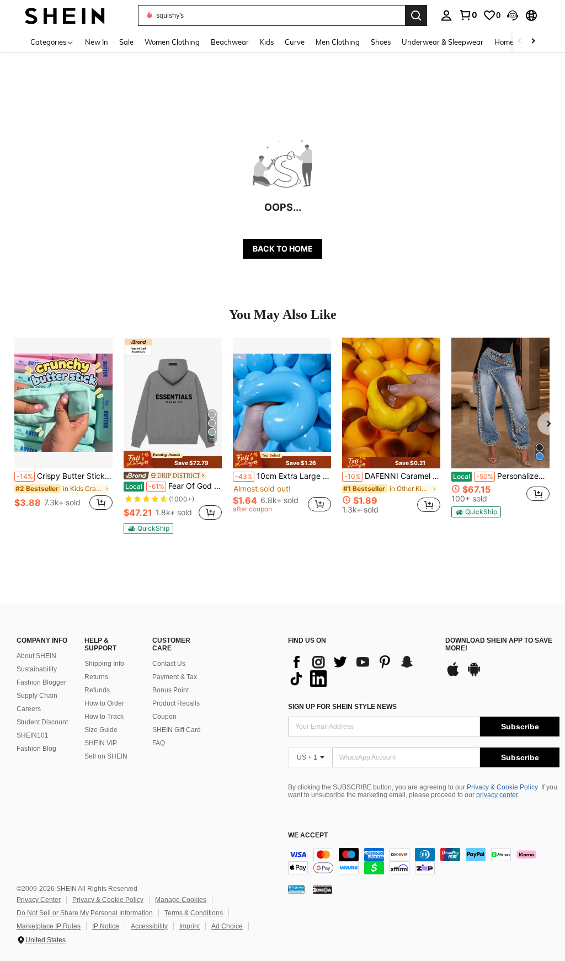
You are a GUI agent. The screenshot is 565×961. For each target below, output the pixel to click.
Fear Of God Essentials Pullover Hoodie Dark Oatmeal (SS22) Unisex (173, 486)
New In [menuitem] (96, 42)
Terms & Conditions (193, 913)
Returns (96, 677)
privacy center (497, 795)
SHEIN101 (33, 735)
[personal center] (446, 15)
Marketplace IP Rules (49, 926)
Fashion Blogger (41, 682)
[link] (468, 15)
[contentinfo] (423, 861)
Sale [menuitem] (126, 42)
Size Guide (101, 730)
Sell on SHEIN (105, 756)
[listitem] (63, 430)
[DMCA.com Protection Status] (322, 889)
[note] (173, 459)
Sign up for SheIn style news (342, 707)
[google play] (474, 675)
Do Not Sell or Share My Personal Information (85, 913)
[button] (512, 15)
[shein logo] (65, 15)
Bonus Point (170, 690)
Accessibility (149, 926)
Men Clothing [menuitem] (338, 42)
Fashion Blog (36, 748)
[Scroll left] (520, 41)
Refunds (97, 690)
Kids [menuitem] (267, 42)
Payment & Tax (174, 677)
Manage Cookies (180, 900)
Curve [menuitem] (295, 42)
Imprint (189, 926)
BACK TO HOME (283, 248)
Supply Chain (37, 696)
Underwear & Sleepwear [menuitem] (442, 42)
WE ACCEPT (308, 835)
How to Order (104, 703)
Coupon (164, 716)
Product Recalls (176, 703)
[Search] (416, 15)
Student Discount (42, 722)
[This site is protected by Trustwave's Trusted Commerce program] (296, 889)
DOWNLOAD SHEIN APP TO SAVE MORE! (498, 644)
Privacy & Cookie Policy (502, 787)
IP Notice (105, 926)
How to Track (104, 716)
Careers (29, 709)
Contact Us (168, 664)
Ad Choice (227, 926)
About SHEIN (36, 656)
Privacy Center (39, 900)
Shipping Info (104, 664)
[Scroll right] (533, 41)
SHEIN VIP (100, 743)
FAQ (158, 743)
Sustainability (37, 669)
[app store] (453, 675)
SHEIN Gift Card (176, 730)
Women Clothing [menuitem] (172, 42)
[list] (361, 670)
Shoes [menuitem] (381, 42)
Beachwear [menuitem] (230, 42)
